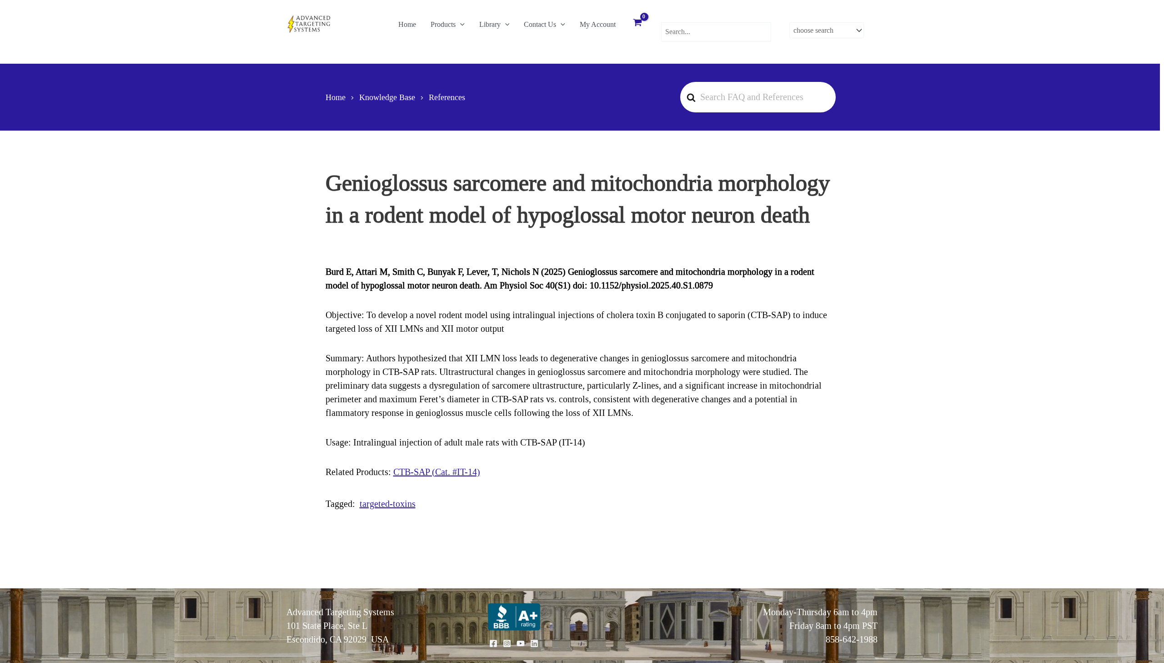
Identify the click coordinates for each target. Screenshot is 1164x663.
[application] (460, 24)
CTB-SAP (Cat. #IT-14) (436, 472)
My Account (598, 24)
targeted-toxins (388, 504)
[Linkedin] (534, 643)
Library (490, 24)
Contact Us (540, 24)
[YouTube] (521, 643)
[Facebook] (493, 643)
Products (443, 24)
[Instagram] (507, 643)
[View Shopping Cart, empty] (637, 24)
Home (407, 24)
